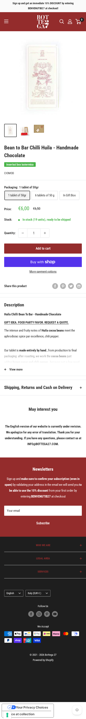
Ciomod (9, 173)
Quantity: (10, 233)
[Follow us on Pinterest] (47, 614)
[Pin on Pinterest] (63, 286)
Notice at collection (19, 714)
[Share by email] (79, 286)
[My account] (70, 21)
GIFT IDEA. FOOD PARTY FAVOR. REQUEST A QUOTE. (36, 322)
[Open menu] (6, 21)
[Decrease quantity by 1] (22, 233)
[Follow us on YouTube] (55, 614)
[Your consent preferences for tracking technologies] (7, 715)
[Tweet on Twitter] (71, 286)
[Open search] (61, 21)
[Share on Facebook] (55, 286)
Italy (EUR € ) (34, 593)
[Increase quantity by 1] (44, 233)
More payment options (43, 271)
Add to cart (43, 248)
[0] (78, 21)
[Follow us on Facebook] (31, 614)
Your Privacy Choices (32, 707)
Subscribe (43, 523)
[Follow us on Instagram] (39, 614)
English (10, 593)
